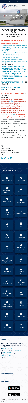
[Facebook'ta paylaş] (11, 158)
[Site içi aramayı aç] (17, 1)
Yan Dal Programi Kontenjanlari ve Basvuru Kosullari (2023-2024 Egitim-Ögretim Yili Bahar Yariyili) (14, 61)
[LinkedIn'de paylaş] (8, 158)
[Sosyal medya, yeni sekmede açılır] (12, 2)
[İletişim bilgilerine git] (19, 2)
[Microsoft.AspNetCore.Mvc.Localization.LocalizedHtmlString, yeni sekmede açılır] (14, 388)
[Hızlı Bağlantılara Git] (9, 1)
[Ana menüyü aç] (23, 6)
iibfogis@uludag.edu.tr (6, 355)
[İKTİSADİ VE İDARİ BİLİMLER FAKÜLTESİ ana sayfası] (4, 6)
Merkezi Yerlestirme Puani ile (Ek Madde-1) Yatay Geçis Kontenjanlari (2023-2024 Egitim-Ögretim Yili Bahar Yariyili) (14, 47)
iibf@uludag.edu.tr (7, 352)
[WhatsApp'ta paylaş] (2, 158)
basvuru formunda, (10, 114)
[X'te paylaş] (5, 158)
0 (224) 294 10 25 (17, 350)
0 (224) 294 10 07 (7, 348)
